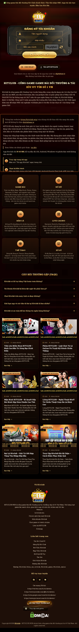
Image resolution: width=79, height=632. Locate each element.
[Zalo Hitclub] (45, 579)
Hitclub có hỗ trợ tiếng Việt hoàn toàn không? (23, 281)
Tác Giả (39, 557)
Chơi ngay (29, 67)
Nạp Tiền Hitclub (39, 551)
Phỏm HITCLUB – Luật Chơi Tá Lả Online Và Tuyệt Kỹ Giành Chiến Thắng (58, 348)
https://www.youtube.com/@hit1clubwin (39, 592)
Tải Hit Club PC (39, 541)
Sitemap (39, 529)
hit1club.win (39, 513)
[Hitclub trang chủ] (39, 16)
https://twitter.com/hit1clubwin (39, 589)
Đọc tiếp (7, 365)
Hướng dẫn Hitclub (39, 564)
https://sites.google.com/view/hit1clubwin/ (39, 595)
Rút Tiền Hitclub (39, 548)
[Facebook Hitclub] (33, 579)
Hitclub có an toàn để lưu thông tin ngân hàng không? (27, 311)
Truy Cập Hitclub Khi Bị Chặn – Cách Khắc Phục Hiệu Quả (57, 454)
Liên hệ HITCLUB (39, 526)
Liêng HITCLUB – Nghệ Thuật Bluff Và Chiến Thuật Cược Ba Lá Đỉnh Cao (58, 402)
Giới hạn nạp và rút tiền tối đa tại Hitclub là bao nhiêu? (27, 303)
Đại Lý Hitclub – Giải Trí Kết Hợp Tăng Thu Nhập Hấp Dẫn (19, 454)
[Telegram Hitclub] (39, 579)
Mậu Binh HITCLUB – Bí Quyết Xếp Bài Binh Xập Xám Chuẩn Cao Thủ (20, 400)
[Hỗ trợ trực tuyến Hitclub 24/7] (39, 603)
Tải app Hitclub (50, 67)
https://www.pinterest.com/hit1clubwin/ (39, 598)
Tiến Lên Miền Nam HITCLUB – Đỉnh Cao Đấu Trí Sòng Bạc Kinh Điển (18, 348)
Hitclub (17, 623)
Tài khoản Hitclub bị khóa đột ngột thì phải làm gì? (25, 289)
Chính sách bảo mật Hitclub (39, 516)
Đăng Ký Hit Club (39, 544)
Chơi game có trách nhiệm (39, 522)
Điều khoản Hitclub (39, 519)
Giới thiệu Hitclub (39, 560)
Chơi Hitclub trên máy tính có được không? (22, 296)
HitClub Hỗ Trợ (39, 554)
